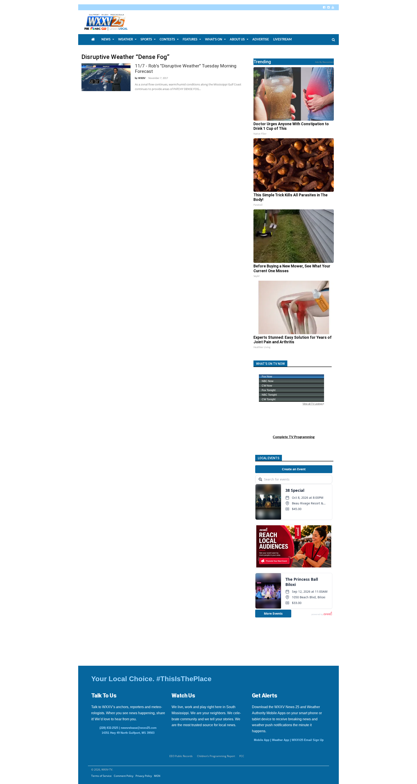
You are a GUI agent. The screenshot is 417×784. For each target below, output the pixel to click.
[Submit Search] (333, 40)
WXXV (142, 78)
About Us (237, 39)
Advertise (260, 39)
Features (190, 39)
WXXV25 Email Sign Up (308, 740)
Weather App (280, 740)
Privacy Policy (144, 776)
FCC (241, 756)
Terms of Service (101, 776)
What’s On (213, 39)
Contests (167, 39)
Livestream (282, 39)
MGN (157, 776)
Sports (146, 39)
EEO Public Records (181, 756)
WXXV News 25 (111, 22)
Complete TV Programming (293, 437)
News (106, 39)
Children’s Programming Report (216, 756)
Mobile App (261, 740)
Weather (125, 39)
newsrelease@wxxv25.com (139, 727)
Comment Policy (123, 776)
